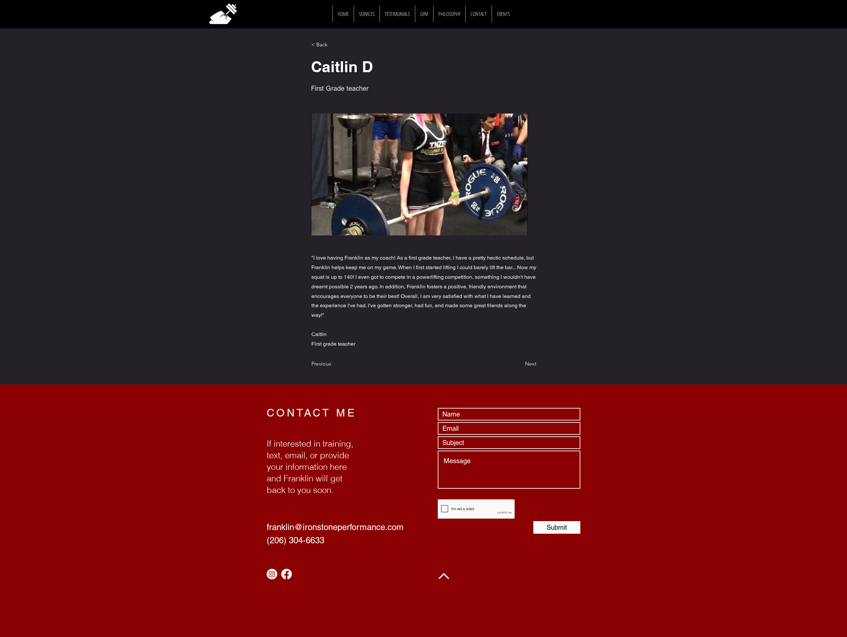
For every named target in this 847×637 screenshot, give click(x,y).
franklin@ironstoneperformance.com (335, 527)
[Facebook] (286, 574)
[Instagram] (272, 574)
